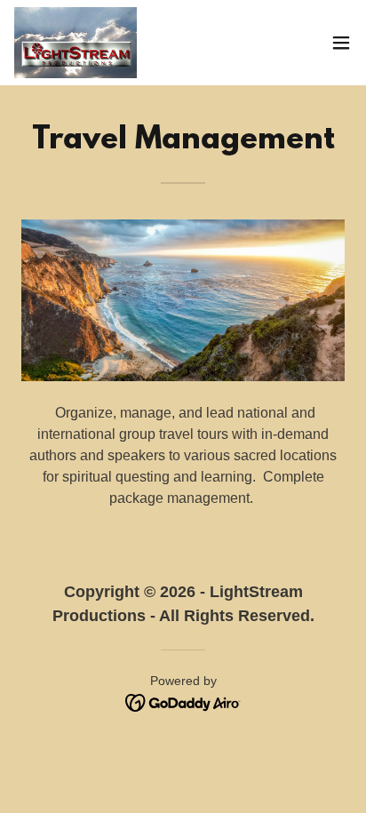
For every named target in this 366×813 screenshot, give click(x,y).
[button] (341, 42)
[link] (75, 42)
